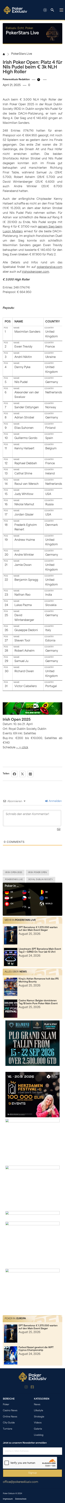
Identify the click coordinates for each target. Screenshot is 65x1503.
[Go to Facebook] (32, 1387)
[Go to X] (38, 1387)
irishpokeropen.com (35, 272)
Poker (6, 1405)
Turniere (7, 1429)
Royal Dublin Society (41, 879)
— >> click (22, 747)
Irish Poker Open (37, 872)
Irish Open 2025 (13, 872)
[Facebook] (14, 774)
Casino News (10, 1411)
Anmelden (55, 801)
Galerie (38, 1429)
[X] (22, 774)
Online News (10, 1417)
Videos (38, 1423)
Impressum (8, 1499)
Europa (21, 1319)
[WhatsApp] (30, 774)
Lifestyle (38, 1411)
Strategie (39, 1417)
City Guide (9, 1423)
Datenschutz (20, 1499)
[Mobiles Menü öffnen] (61, 10)
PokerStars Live (21, 54)
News (23, 972)
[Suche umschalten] (52, 10)
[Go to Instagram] (26, 1387)
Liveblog (38, 1435)
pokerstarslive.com (49, 267)
